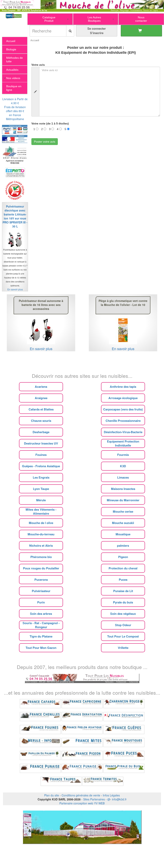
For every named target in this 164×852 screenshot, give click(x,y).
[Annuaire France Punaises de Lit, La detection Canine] (82, 768)
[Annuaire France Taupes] (61, 781)
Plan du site (51, 795)
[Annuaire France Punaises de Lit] (40, 768)
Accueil (34, 40)
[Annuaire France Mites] (82, 742)
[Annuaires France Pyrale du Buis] (123, 768)
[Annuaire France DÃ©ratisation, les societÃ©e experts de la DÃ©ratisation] (82, 716)
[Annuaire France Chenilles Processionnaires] (40, 716)
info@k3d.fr (119, 799)
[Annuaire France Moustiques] (123, 742)
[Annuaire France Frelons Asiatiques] (82, 729)
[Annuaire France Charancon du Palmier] (123, 703)
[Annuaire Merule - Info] (40, 742)
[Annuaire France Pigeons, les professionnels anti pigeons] (82, 755)
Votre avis (38, 64)
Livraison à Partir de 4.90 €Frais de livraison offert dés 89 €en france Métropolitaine (15, 109)
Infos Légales (111, 795)
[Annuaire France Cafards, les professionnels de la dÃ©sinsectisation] (40, 703)
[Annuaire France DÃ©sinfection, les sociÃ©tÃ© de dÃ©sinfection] (123, 716)
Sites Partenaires (94, 799)
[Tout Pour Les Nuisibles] (82, 678)
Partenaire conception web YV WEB (82, 803)
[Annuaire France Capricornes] (82, 703)
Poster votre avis (44, 141)
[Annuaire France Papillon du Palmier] (40, 755)
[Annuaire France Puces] (123, 755)
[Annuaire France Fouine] (40, 729)
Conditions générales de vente (81, 795)
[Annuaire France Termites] (102, 781)
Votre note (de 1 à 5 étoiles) (50, 123)
